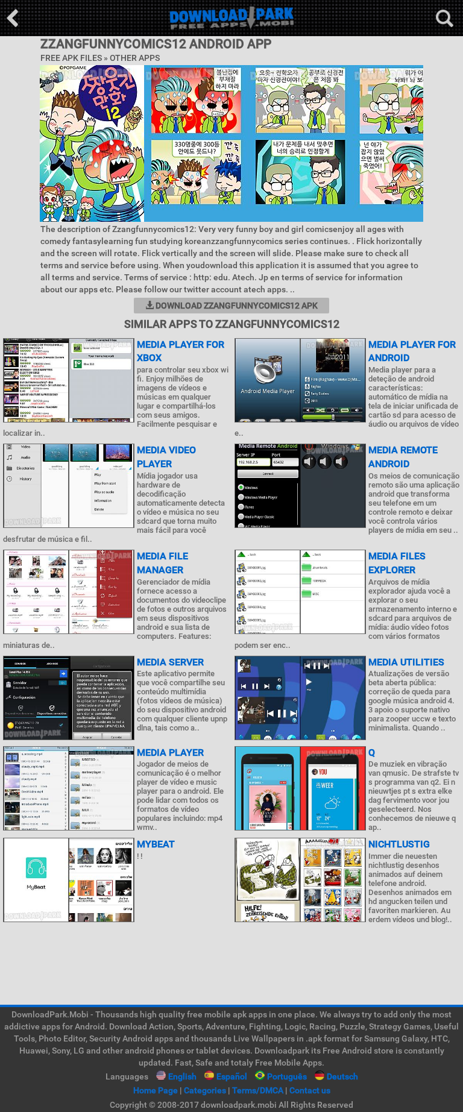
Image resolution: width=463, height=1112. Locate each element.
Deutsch (342, 1076)
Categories (205, 1090)
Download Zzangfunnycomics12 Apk (236, 305)
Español (231, 1076)
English (182, 1076)
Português (287, 1076)
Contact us (309, 1090)
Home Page (155, 1090)
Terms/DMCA (257, 1090)
